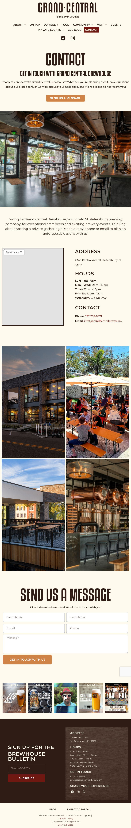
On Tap (35, 24)
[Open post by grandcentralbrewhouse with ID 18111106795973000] (40, 698)
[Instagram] (72, 38)
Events (116, 24)
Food (65, 24)
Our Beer (51, 24)
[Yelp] (84, 792)
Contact (91, 29)
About (18, 24)
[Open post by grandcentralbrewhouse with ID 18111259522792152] (91, 698)
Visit (100, 24)
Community (81, 24)
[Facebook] (63, 38)
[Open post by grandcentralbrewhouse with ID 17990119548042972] (65, 698)
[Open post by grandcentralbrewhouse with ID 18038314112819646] (14, 698)
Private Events (49, 29)
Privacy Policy (65, 818)
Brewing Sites (65, 825)
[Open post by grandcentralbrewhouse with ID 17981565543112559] (116, 698)
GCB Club (74, 29)
